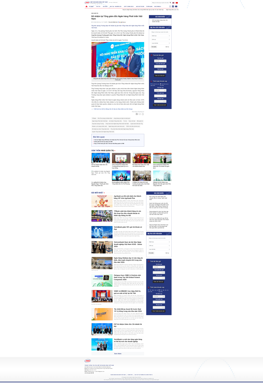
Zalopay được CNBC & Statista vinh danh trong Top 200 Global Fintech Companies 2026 (127, 277)
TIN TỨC (98, 6)
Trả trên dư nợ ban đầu (164, 84)
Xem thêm (117, 354)
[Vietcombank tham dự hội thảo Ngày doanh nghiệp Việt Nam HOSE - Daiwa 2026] (102, 247)
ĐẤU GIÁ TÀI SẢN (140, 6)
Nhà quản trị (94, 13)
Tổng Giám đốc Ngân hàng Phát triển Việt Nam (117, 123)
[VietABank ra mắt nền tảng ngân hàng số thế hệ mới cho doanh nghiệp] (102, 344)
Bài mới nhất (97, 193)
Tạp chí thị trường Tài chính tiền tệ (143, 374)
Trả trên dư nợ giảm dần (155, 84)
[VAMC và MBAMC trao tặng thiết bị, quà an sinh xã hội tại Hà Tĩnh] (102, 296)
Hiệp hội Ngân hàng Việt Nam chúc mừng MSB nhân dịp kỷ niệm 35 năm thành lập (127, 9)
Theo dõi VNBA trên (113, 22)
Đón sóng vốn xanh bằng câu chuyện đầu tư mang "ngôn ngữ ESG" (158, 198)
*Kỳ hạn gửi (160, 69)
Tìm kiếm (154, 46)
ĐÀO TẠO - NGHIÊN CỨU (116, 6)
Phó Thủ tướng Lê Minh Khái (105, 118)
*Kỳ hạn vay (160, 98)
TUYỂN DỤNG (149, 6)
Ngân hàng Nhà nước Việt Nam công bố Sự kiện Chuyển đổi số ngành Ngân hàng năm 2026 (173, 9)
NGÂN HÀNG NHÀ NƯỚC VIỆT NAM (118, 374)
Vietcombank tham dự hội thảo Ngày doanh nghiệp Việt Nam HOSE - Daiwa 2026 (128, 244)
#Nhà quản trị (107, 150)
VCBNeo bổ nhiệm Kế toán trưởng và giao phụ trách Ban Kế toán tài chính (141, 184)
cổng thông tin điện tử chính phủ (122, 118)
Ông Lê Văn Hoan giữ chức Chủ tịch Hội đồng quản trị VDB (109, 143)
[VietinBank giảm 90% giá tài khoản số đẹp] (102, 232)
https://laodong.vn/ (139, 111)
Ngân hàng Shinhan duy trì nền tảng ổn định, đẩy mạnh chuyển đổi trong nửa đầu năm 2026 (128, 260)
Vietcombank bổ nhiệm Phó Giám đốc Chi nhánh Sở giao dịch (161, 166)
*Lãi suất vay (160, 93)
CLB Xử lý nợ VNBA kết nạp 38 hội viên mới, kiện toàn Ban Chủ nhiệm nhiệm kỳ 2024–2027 (159, 219)
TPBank (94, 118)
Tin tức (125, 121)
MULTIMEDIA (157, 6)
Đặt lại (167, 46)
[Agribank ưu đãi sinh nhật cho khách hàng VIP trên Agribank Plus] (102, 201)
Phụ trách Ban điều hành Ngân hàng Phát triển (122, 129)
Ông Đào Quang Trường (98, 123)
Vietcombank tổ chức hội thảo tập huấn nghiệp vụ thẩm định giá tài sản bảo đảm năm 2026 (158, 213)
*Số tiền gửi (160, 58)
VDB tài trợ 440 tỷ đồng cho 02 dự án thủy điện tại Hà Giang (113, 109)
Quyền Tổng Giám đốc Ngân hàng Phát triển (103, 131)
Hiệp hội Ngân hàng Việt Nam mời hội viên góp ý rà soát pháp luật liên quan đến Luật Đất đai (158, 226)
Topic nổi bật (132, 121)
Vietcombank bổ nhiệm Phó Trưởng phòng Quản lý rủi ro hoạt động (120, 166)
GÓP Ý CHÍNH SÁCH (129, 6)
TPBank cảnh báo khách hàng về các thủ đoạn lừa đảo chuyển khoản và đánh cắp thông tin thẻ (127, 213)
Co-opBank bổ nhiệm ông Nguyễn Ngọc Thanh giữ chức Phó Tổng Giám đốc (100, 184)
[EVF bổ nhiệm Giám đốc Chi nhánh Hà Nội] (102, 329)
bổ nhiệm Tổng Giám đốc (115, 121)
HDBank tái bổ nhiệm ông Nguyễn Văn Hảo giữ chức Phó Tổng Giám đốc (162, 184)
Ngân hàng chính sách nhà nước (117, 126)
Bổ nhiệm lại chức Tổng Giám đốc (100, 129)
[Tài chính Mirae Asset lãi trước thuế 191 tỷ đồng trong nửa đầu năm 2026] (102, 314)
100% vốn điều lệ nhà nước (133, 126)
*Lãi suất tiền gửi (160, 63)
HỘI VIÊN (105, 6)
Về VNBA (91, 6)
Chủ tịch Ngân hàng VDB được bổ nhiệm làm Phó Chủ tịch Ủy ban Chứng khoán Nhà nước (117, 139)
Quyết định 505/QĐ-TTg (137, 123)
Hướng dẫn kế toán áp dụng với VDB (103, 141)
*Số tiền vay (160, 87)
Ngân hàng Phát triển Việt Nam (100, 121)
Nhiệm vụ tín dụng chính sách (99, 126)
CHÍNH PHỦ (130, 374)
